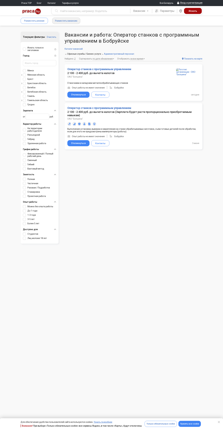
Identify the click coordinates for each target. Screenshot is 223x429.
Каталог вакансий (74, 49)
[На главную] (32, 11)
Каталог (52, 3)
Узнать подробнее (103, 422)
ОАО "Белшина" (75, 77)
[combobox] (141, 11)
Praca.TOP (26, 3)
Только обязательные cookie (161, 424)
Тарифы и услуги (70, 3)
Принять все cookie (189, 424)
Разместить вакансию (66, 21)
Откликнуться (78, 94)
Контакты (100, 95)
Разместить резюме (34, 21)
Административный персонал (119, 54)
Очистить (51, 37)
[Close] (219, 422)
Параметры (166, 10)
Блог (39, 3)
